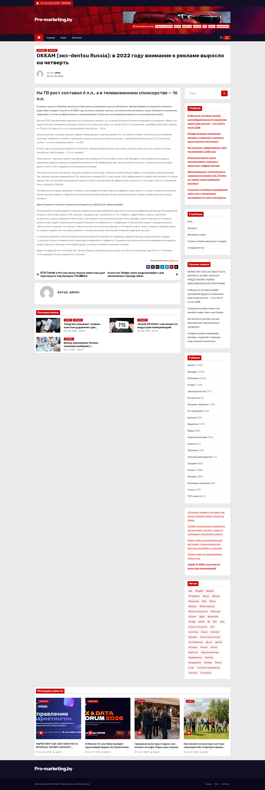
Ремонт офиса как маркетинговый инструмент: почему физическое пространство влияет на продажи (205, 544)
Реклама (192, 476)
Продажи (52, 50)
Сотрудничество (196, 247)
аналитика (193, 632)
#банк (206, 596)
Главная (51, 37)
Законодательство (197, 391)
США (222, 621)
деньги (209, 642)
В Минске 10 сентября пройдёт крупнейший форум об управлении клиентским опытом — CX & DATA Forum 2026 (106, 748)
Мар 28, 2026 (70, 330)
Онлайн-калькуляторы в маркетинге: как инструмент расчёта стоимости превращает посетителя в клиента (206, 530)
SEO (204, 26)
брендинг (193, 637)
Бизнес (68, 320)
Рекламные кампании (199, 483)
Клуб (63, 37)
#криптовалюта (207, 606)
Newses (68, 784)
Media (201, 621)
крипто (214, 647)
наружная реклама (210, 652)
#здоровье (194, 601)
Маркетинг (193, 424)
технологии (206, 672)
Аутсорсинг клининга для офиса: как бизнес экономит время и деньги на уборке (206, 516)
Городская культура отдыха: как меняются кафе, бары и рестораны (156, 745)
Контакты (77, 37)
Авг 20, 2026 (45, 752)
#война (216, 596)
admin (58, 73)
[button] (221, 37)
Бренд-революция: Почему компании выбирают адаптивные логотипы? (81, 346)
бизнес (177, 26)
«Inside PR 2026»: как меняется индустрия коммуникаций (157, 326)
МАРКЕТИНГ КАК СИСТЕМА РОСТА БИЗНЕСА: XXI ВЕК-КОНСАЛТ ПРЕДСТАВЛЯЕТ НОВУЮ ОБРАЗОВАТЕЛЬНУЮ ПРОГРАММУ (57, 748)
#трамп (192, 616)
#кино (213, 601)
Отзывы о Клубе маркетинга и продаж (207, 241)
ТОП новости (194, 496)
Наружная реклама (197, 437)
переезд (209, 657)
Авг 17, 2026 (94, 752)
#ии (204, 601)
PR (209, 621)
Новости (192, 443)
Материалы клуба (197, 234)
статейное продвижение (208, 667)
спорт (191, 667)
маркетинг (187, 26)
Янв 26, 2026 (143, 330)
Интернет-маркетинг (198, 404)
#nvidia (210, 591)
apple (202, 616)
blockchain (213, 616)
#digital (199, 591)
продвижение (222, 26)
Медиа (191, 430)
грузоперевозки (196, 642)
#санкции (215, 611)
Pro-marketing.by (53, 19)
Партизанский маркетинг (200, 457)
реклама (197, 26)
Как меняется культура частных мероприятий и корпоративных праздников (204, 322)
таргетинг (193, 672)
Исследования (195, 411)
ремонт (212, 26)
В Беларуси (193, 378)
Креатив (192, 417)
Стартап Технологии (198, 626)
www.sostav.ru (170, 260)
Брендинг (42, 50)
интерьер (193, 647)
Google (192, 621)
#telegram (194, 596)
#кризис (193, 606)
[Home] (39, 37)
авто (212, 626)
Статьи (191, 489)
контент (204, 647)
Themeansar (84, 784)
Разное (191, 470)
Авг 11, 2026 (143, 752)
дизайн (218, 642)
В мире (191, 385)
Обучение (193, 450)
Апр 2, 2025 (69, 349)
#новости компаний (164, 26)
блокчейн (215, 632)
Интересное (194, 397)
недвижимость (195, 657)
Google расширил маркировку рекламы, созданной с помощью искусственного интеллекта (206, 137)
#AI (190, 591)
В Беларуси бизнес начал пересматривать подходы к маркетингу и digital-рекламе (204, 161)
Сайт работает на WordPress (47, 784)
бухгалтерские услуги (210, 637)
